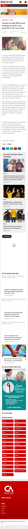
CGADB (4, 424)
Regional (17, 466)
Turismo (5, 474)
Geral (16, 440)
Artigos (4, 421)
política (17, 463)
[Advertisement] (11, 261)
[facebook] (3, 148)
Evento (16, 436)
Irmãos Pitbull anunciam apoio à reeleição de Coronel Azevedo (12, 227)
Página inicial (5, 20)
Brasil (5, 173)
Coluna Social (18, 428)
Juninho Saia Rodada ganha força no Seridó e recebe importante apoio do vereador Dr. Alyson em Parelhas (13, 177)
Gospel (4, 444)
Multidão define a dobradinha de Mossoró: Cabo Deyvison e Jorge (12, 203)
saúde (4, 470)
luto (4, 451)
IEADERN (17, 444)
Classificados (6, 428)
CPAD (4, 432)
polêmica (5, 459)
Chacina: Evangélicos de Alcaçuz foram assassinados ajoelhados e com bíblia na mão (13, 291)
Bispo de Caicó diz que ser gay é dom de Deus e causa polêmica (13, 359)
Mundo (16, 455)
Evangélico (5, 436)
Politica (11, 20)
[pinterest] (15, 148)
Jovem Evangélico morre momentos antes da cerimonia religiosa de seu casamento (13, 337)
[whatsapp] (11, 148)
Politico (4, 466)
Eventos (4, 440)
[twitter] (7, 148)
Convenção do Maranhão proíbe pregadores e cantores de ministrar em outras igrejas (13, 314)
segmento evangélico (20, 470)
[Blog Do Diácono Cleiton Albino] (7, 3)
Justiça (4, 447)
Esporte (17, 432)
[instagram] (5, 500)
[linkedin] (19, 148)
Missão (16, 451)
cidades (17, 424)
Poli (16, 459)
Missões (5, 455)
